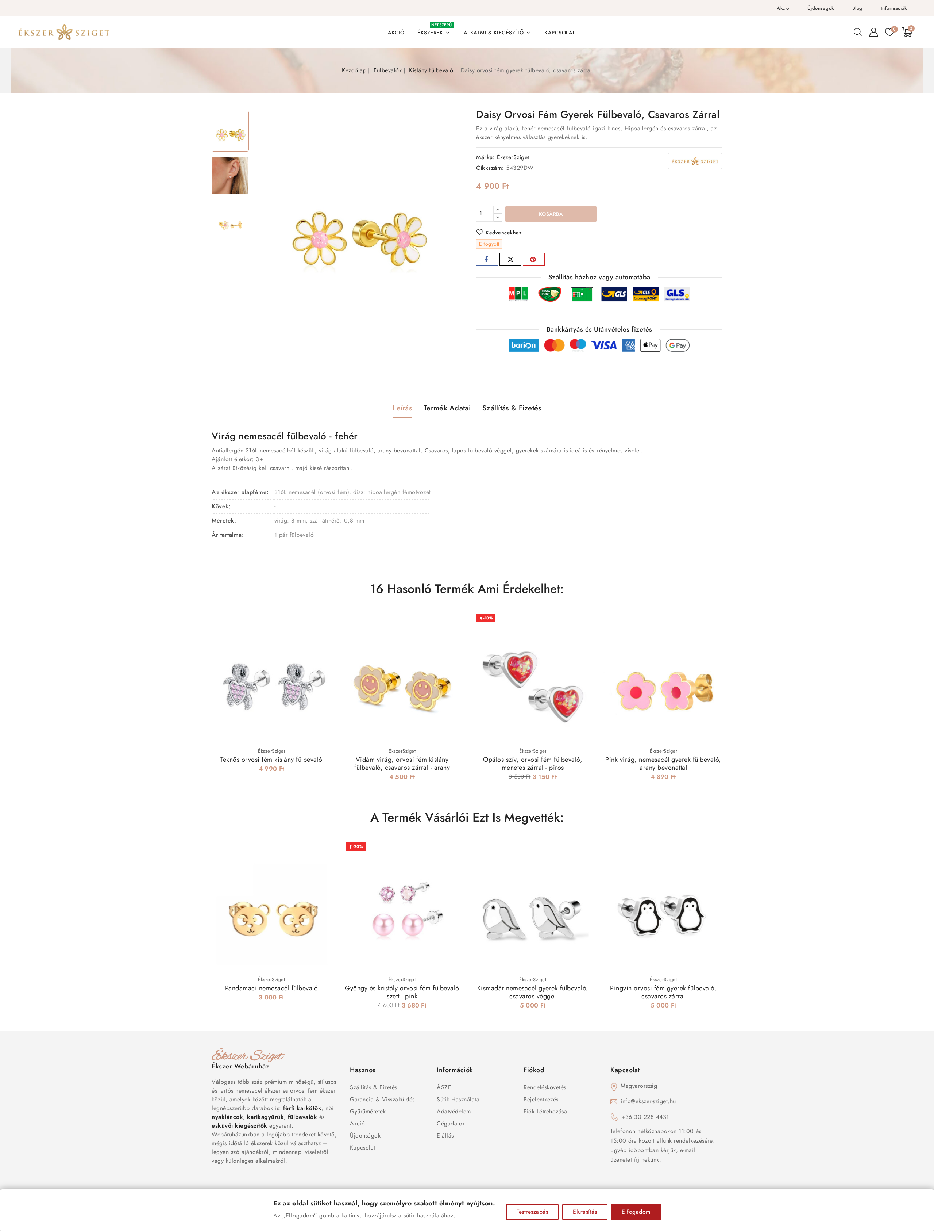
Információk (894, 8)
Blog (857, 8)
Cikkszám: (490, 168)
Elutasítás (585, 1212)
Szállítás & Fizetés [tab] (511, 408)
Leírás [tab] (402, 408)
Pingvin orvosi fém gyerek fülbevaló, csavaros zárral (663, 992)
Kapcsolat (362, 1147)
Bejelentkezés (541, 1099)
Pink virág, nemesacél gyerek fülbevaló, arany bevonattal (663, 763)
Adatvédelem (454, 1111)
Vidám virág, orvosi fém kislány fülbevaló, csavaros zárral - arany (402, 763)
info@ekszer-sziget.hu (648, 1101)
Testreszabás (532, 1212)
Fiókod (534, 1070)
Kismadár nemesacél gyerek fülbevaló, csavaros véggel (532, 992)
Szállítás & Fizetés (373, 1087)
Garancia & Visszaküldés (382, 1099)
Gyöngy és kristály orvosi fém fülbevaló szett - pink (402, 992)
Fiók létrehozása (545, 1111)
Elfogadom (636, 1212)
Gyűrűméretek (368, 1111)
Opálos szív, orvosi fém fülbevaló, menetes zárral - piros (532, 763)
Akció (783, 8)
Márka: (485, 157)
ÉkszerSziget (513, 157)
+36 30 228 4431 (645, 1117)
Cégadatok (451, 1123)
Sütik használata (458, 1099)
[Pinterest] (533, 259)
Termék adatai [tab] (447, 408)
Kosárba (551, 214)
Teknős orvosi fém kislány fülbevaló (271, 759)
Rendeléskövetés (545, 1087)
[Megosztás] (487, 259)
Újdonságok (820, 8)
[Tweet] (510, 259)
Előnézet (320, 622)
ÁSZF (444, 1087)
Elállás (445, 1135)
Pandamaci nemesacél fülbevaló (271, 988)
